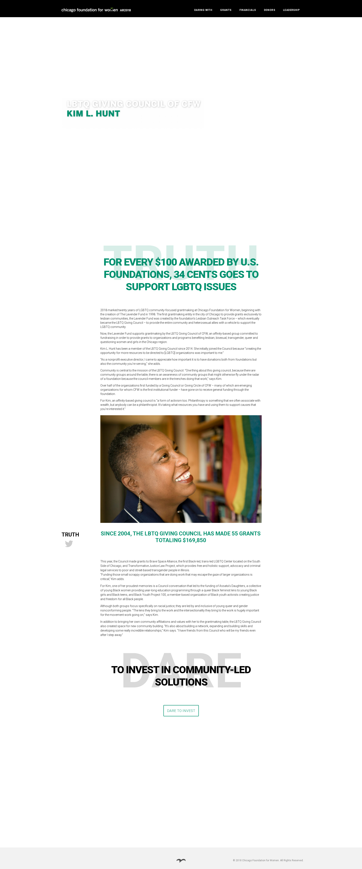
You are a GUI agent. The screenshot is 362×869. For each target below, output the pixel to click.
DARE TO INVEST (179, 711)
